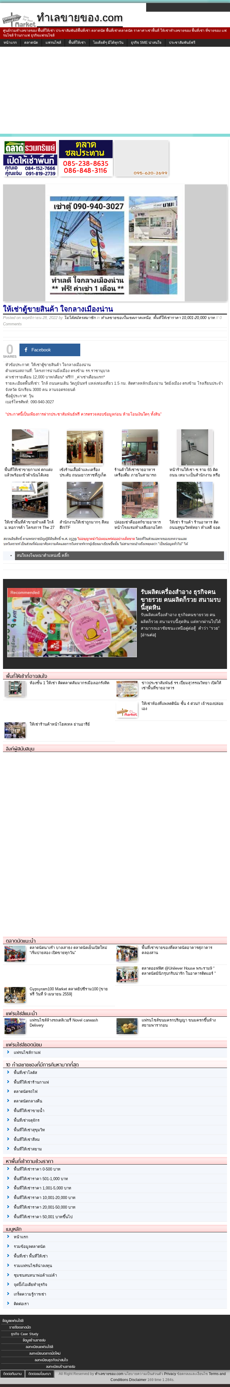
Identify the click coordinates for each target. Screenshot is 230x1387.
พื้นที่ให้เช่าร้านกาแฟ (31, 1082)
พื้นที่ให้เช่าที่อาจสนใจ (26, 676)
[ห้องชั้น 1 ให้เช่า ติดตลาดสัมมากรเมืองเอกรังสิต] (15, 695)
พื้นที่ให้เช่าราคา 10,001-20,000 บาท (184, 317)
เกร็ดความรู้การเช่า (30, 1294)
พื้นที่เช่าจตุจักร (27, 1120)
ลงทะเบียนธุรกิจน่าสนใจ (51, 1360)
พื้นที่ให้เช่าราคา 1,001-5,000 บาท (42, 1188)
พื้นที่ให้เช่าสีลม (27, 1139)
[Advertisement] (115, 92)
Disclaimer (137, 1380)
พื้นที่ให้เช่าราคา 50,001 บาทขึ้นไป (43, 1217)
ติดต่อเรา (21, 1304)
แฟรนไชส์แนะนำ (21, 1013)
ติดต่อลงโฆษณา (39, 1374)
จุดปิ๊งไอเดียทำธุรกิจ (30, 1284)
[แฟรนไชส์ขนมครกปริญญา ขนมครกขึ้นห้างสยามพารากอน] (127, 1032)
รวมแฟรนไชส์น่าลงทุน (33, 1265)
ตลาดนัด (31, 42)
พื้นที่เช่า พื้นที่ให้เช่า (31, 1256)
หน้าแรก (10, 42)
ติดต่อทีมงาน (12, 1374)
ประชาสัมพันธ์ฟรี (182, 42)
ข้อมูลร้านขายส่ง (34, 1340)
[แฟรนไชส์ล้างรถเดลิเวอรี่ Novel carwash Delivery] (15, 1032)
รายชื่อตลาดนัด (20, 1327)
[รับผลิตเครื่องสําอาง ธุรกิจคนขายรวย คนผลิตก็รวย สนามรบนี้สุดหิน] (72, 655)
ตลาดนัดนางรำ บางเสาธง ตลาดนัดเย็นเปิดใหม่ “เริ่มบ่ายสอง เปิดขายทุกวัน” (68, 950)
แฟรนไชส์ (53, 42)
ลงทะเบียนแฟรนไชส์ (39, 1347)
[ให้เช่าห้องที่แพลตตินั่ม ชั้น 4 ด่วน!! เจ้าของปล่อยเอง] (127, 716)
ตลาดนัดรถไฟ (25, 1091)
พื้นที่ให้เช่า (77, 42)
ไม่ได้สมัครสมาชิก (80, 317)
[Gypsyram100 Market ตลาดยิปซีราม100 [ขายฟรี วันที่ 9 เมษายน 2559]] (15, 1001)
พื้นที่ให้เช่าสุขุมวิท (29, 1130)
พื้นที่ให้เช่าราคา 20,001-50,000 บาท (44, 1207)
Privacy (170, 1374)
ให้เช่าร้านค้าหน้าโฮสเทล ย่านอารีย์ (60, 724)
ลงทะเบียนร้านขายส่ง (60, 1367)
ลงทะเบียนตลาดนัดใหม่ (44, 1353)
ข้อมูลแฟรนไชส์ (12, 1321)
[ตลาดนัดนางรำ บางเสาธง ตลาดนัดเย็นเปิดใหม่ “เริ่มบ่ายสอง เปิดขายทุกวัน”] (15, 960)
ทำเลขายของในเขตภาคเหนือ (126, 317)
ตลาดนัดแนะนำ (21, 941)
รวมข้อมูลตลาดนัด (29, 1246)
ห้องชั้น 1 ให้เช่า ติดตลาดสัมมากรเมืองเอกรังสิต (69, 683)
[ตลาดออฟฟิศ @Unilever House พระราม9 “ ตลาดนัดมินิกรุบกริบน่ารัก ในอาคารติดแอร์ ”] (127, 980)
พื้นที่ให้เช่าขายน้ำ (29, 1110)
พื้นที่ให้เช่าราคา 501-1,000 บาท (41, 1179)
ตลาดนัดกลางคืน (28, 1101)
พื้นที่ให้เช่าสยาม (28, 1149)
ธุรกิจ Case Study (24, 1334)
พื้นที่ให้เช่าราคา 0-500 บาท (37, 1169)
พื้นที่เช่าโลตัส (25, 1072)
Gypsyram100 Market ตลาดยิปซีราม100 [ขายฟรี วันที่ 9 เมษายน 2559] (69, 991)
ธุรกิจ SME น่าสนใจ (146, 42)
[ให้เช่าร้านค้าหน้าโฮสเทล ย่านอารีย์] (15, 736)
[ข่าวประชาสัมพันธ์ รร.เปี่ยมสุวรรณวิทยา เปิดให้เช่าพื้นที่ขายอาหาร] (127, 695)
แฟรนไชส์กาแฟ (27, 1052)
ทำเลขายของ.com (109, 1374)
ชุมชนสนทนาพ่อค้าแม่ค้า (35, 1275)
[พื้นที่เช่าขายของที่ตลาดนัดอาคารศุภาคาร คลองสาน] (127, 960)
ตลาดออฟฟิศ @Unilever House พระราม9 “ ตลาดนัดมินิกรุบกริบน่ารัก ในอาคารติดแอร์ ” (179, 971)
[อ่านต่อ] (148, 634)
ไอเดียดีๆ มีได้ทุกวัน (108, 42)
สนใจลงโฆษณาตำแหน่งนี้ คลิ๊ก (43, 555)
